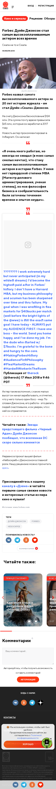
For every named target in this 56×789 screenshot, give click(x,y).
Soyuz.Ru (5, 5)
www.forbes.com (21, 507)
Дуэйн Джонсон (17, 521)
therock (33, 373)
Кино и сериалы (15, 18)
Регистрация (46, 6)
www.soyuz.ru (45, 766)
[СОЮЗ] (6, 757)
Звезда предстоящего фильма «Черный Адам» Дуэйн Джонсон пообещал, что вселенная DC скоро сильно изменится (27, 433)
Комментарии (28, 548)
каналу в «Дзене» (15, 486)
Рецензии (36, 18)
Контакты (10, 717)
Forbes (35, 521)
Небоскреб (14, 526)
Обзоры (49, 18)
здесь (5, 467)
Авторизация (28, 680)
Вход (31, 6)
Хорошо (28, 744)
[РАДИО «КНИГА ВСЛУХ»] (47, 743)
